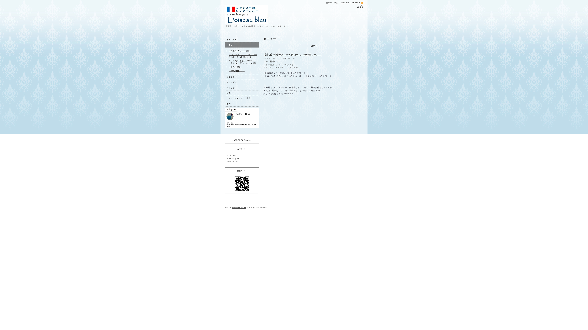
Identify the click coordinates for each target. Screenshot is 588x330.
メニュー (231, 45)
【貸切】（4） (235, 67)
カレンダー (232, 82)
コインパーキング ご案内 (239, 98)
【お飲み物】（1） (237, 71)
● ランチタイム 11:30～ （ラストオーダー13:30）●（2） (243, 56)
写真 (229, 93)
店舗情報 (231, 77)
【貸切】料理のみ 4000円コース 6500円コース (292, 54)
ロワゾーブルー (239, 208)
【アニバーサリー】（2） (239, 51)
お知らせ (231, 88)
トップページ (233, 39)
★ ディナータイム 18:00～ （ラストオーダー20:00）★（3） (243, 62)
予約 (229, 104)
